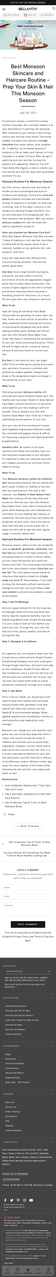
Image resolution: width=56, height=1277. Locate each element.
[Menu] (6, 9)
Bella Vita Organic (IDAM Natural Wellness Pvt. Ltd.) (14, 1207)
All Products (11, 1116)
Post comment (28, 924)
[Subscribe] (49, 971)
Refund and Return (14, 1073)
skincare (35, 459)
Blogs (13, 58)
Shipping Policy (12, 1077)
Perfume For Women (15, 1029)
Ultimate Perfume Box (15, 1006)
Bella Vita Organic (18, 168)
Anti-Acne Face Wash (33, 311)
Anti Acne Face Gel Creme (34, 518)
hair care (32, 769)
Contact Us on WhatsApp (15, 1173)
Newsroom (10, 1059)
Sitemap (9, 1125)
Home (4, 58)
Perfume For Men (13, 1025)
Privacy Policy (21, 936)
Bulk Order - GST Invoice (17, 1082)
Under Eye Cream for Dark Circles (21, 1020)
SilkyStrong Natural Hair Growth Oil (21, 619)
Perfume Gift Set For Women (19, 1015)
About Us (9, 1102)
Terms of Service (44, 936)
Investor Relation (13, 1130)
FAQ (7, 1121)
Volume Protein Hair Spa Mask (18, 704)
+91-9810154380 (11, 1179)
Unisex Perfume (13, 1034)
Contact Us (10, 1107)
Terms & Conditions (14, 1063)
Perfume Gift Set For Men (17, 1010)
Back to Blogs (30, 826)
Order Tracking (12, 1111)
